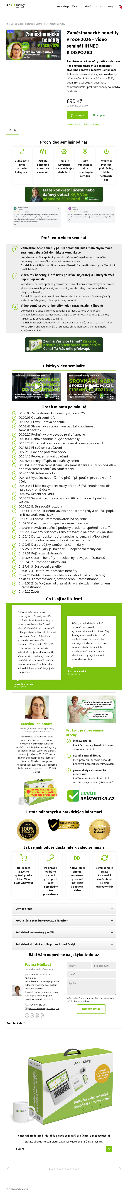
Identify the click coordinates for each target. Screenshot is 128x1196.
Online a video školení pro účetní (26, 23)
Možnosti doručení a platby (83, 124)
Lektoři (87, 6)
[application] (36, 387)
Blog (110, 6)
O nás (99, 6)
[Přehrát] (16, 397)
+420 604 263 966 (37, 1004)
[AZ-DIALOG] (15, 6)
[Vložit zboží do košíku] (109, 1149)
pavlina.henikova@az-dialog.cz (43, 1008)
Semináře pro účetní (67, 6)
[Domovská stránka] (7, 23)
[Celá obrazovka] (57, 397)
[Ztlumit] (46, 397)
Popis (12, 130)
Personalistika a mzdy (54, 23)
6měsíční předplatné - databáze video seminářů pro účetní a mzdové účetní (64, 1135)
